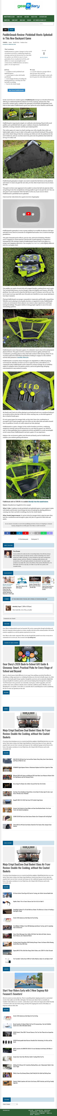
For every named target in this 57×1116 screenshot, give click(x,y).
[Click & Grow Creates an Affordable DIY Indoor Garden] (48, 582)
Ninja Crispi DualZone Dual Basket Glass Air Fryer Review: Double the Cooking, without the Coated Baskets (26, 733)
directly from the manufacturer (38, 501)
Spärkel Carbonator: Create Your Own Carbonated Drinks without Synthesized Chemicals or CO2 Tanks (8, 591)
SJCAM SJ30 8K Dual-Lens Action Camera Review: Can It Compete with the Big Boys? (32, 816)
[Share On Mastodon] (50, 533)
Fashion (29, 20)
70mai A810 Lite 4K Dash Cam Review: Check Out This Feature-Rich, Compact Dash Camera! (32, 825)
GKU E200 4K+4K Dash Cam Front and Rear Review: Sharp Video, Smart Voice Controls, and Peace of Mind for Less (33, 760)
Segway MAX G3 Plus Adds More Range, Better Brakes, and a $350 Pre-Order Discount (33, 950)
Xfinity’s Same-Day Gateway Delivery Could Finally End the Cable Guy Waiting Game (32, 1073)
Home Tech (19, 17)
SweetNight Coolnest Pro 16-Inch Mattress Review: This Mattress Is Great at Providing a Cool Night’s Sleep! (33, 910)
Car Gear (26, 17)
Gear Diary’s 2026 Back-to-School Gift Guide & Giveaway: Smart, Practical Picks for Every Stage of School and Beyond (27, 667)
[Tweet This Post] (13, 533)
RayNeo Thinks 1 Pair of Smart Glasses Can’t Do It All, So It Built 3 (28, 901)
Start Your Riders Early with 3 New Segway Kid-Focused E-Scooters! (26, 992)
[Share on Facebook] (7, 533)
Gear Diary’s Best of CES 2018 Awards (21, 587)
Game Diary (15, 20)
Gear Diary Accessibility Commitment (37, 1113)
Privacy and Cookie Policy (44, 1111)
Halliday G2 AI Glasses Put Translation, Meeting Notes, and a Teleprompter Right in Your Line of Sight (33, 1065)
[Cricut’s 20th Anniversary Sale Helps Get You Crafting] (7, 921)
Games (10, 42)
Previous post (24, 539)
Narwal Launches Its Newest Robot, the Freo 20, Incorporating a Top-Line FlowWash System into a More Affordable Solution (32, 1025)
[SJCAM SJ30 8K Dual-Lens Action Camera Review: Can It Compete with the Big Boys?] (7, 820)
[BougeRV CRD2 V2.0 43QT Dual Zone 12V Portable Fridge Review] (7, 803)
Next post (34, 539)
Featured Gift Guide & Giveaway (11, 643)
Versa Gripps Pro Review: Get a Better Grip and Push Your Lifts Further (29, 784)
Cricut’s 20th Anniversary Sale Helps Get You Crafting (25, 918)
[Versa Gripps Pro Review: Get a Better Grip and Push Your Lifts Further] (7, 787)
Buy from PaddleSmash (16, 90)
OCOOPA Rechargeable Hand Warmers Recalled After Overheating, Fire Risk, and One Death (32, 1041)
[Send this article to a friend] (31, 533)
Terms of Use (49, 1113)
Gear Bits (6, 969)
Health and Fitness (7, 584)
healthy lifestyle (23, 357)
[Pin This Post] (25, 533)
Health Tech (34, 17)
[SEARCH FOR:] (46, 24)
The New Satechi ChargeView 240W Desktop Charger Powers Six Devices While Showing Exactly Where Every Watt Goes (33, 943)
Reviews (37, 582)
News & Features (7, 585)
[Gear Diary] (28, 6)
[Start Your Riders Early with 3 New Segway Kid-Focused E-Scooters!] (28, 987)
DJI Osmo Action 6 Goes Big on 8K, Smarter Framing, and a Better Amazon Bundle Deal (33, 893)
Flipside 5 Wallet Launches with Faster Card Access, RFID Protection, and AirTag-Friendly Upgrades (33, 1082)
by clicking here (32, 637)
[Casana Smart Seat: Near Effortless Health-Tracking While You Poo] (7, 1060)
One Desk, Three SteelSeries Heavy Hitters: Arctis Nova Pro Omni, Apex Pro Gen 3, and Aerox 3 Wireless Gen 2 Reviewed (33, 792)
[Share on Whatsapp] (44, 533)
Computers (7, 20)
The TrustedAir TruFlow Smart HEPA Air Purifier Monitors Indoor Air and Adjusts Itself (33, 959)
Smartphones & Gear (9, 17)
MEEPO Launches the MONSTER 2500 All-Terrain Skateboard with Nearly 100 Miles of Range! (32, 1049)
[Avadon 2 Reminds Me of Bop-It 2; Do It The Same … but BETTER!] (35, 580)
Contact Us (37, 1114)
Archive (31, 1114)
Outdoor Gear (43, 17)
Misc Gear (22, 20)
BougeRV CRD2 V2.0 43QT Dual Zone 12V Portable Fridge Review (28, 800)
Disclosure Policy (33, 1111)
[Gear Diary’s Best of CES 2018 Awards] (22, 582)
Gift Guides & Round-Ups (39, 20)
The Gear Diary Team (39, 1110)
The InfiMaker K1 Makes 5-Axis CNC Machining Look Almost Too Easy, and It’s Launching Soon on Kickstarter (33, 926)
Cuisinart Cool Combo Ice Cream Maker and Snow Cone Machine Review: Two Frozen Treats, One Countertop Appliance (32, 809)
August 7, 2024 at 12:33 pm (24, 606)
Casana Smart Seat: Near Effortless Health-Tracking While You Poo (28, 1057)
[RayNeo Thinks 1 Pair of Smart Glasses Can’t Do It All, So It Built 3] (7, 905)
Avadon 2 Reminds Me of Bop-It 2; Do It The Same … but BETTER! (34, 585)
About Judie (30, 1110)
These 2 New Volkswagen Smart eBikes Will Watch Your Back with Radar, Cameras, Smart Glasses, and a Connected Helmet (32, 935)
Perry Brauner (12, 44)
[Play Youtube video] (28, 213)
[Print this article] (38, 533)
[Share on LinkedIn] (19, 533)
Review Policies (47, 1110)
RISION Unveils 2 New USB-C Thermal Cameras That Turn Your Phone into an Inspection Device (33, 1033)
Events (18, 584)
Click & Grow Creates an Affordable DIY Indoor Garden (47, 587)
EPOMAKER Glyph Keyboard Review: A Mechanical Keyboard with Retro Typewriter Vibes (33, 767)
